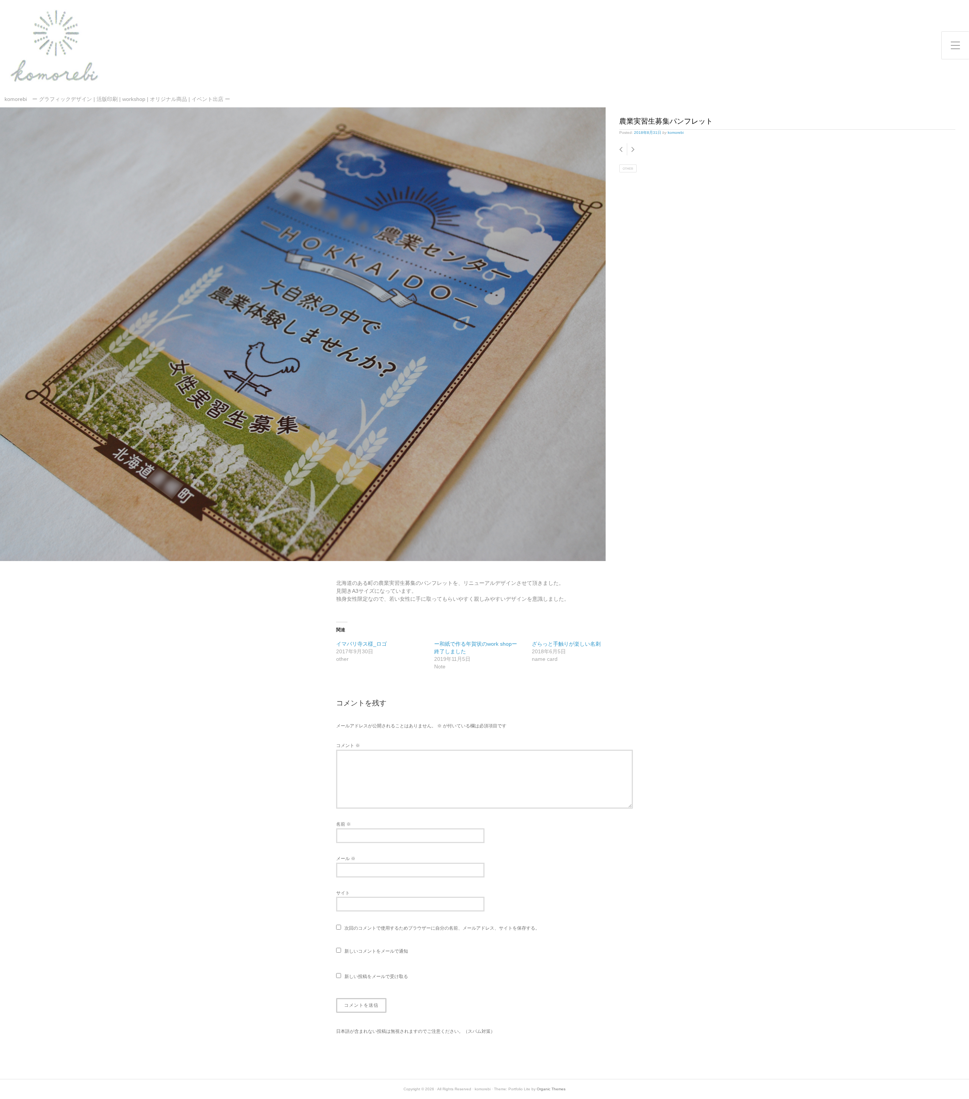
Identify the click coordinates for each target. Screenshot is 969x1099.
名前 (343, 824)
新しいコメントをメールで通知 (376, 951)
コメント (348, 745)
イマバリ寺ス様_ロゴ (361, 644)
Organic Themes (551, 1089)
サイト (343, 893)
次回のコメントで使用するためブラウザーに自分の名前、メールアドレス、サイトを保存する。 (442, 928)
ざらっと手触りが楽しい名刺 (566, 644)
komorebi (676, 132)
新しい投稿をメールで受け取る (376, 976)
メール (345, 858)
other (628, 169)
